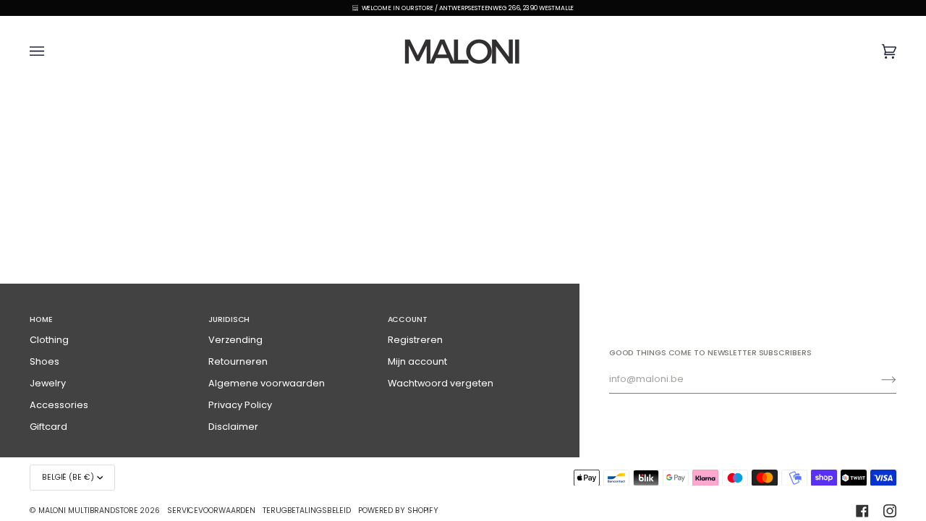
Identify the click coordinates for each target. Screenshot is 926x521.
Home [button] (41, 319)
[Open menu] (51, 51)
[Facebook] (862, 510)
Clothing (49, 340)
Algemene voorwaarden (266, 383)
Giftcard (48, 426)
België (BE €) (68, 477)
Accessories (59, 405)
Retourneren (238, 361)
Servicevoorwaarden (211, 510)
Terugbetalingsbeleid (307, 510)
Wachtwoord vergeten (440, 383)
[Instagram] (889, 510)
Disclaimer (233, 426)
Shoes (44, 361)
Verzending (235, 340)
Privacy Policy (240, 405)
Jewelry (48, 383)
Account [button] (408, 319)
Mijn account (417, 361)
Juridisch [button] (229, 319)
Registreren (415, 340)
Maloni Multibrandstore (88, 510)
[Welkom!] (877, 379)
